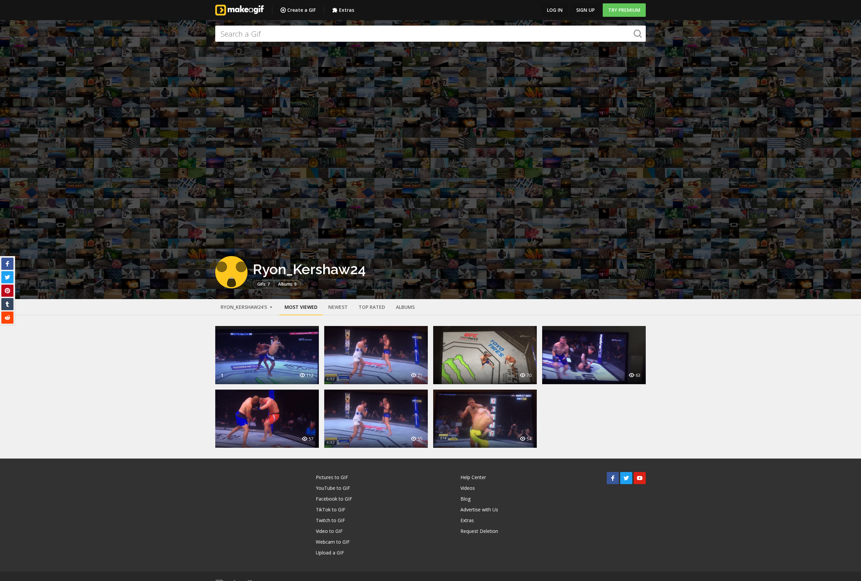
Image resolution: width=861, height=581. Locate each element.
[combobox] (430, 34)
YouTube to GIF (333, 488)
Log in (555, 10)
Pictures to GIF (332, 477)
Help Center (473, 477)
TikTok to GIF (330, 509)
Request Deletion (479, 531)
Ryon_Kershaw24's (244, 307)
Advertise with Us (479, 509)
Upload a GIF (330, 552)
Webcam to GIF (333, 542)
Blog (465, 499)
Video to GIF (329, 531)
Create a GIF (301, 10)
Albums (405, 307)
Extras (346, 10)
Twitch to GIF (330, 520)
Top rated (372, 307)
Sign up (585, 10)
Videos (467, 488)
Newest (338, 307)
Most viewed (301, 307)
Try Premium (624, 10)
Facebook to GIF (334, 499)
